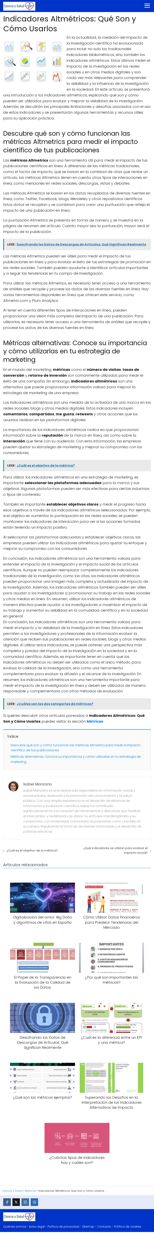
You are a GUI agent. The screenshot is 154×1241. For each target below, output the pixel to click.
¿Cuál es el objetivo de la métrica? (32, 850)
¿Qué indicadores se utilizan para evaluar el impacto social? (115, 850)
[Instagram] (25, 1202)
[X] (16, 1202)
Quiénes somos (14, 1227)
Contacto (104, 1227)
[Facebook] (7, 1202)
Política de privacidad (63, 1227)
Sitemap (88, 1227)
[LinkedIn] (34, 1202)
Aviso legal (37, 1227)
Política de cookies (127, 1227)
